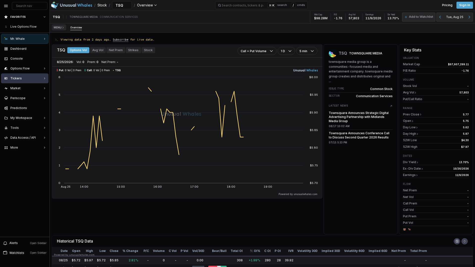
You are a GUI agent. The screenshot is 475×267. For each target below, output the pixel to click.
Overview (76, 27)
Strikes (133, 50)
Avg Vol (97, 50)
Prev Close (411, 114)
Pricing (447, 5)
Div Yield (409, 162)
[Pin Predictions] (44, 108)
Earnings (409, 175)
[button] (418, 17)
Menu (58, 27)
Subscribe (120, 39)
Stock (148, 50)
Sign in (464, 5)
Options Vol (78, 50)
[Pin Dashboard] (44, 49)
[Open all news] (391, 106)
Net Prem (116, 50)
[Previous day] (440, 17)
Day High (409, 133)
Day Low (409, 127)
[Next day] (469, 17)
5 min (303, 51)
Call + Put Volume (253, 51)
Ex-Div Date (412, 168)
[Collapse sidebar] (6, 6)
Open (407, 121)
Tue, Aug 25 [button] (454, 17)
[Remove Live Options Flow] (45, 27)
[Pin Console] (44, 59)
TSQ (79, 241)
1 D (283, 51)
